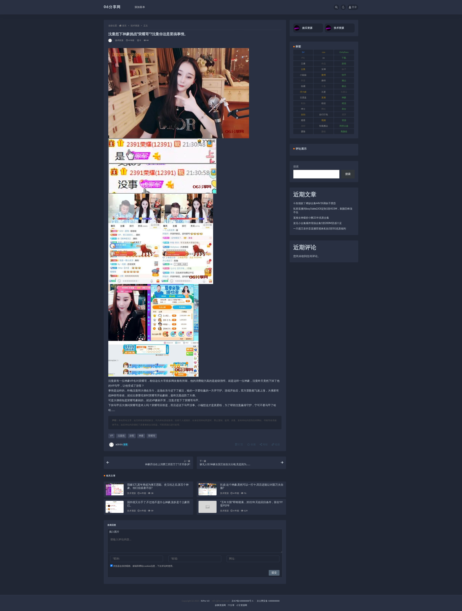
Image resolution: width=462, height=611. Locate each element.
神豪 (141, 436)
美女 (344, 109)
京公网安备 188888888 (268, 601)
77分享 (231, 605)
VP (111, 436)
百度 (323, 92)
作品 (323, 64)
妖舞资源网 (220, 605)
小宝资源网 (241, 605)
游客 (131, 436)
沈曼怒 (121, 436)
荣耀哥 (151, 436)
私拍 (303, 103)
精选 (344, 103)
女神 (323, 69)
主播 (303, 64)
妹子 (344, 69)
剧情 (344, 64)
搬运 (344, 80)
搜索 (296, 166)
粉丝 (323, 103)
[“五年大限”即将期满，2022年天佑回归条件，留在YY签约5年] (208, 507)
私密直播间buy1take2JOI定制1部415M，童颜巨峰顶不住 (322, 211)
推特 (323, 80)
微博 (323, 75)
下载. (344, 58)
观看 (303, 120)
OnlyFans (343, 52)
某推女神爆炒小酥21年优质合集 (311, 218)
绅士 (303, 109)
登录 (354, 7)
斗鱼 (323, 86)
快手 (344, 75)
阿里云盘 (344, 126)
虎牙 (344, 114)
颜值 (323, 131)
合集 (303, 69)
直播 (323, 97)
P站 (303, 58)
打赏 (240, 444)
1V (303, 52)
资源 (344, 120)
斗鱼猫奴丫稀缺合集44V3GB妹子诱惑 (314, 203)
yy (323, 58)
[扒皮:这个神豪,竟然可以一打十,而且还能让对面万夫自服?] (208, 491)
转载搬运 (323, 126)
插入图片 (114, 532)
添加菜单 (140, 7)
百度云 (344, 92)
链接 (277, 444)
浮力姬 (303, 92)
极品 (344, 86)
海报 (265, 444)
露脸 (303, 131)
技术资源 (135, 26)
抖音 (303, 80)
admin (121, 444)
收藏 (253, 444)
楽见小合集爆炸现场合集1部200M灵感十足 (317, 223)
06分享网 (112, 7)
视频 (323, 120)
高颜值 (344, 131)
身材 (303, 126)
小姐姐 (303, 75)
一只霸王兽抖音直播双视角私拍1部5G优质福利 (319, 228)
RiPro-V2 (205, 601)
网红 (323, 109)
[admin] (110, 40)
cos (323, 52)
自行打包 (323, 114)
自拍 (303, 114)
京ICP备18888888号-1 (242, 601)
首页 (124, 26)
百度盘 (303, 97)
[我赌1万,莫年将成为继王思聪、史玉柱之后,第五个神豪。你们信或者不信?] (115, 494)
